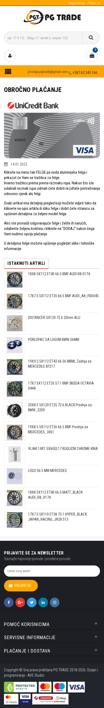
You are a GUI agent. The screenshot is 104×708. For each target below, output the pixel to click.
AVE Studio (35, 675)
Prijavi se (93, 3)
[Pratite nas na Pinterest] (43, 602)
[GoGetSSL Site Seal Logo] (20, 683)
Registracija (77, 3)
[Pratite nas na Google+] (20, 602)
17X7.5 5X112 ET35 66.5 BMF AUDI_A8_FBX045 (63, 296)
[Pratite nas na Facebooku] (9, 602)
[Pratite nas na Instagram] (54, 602)
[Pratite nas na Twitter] (32, 602)
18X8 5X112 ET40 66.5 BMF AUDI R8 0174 (59, 274)
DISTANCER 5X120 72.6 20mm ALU (54, 317)
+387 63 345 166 (85, 72)
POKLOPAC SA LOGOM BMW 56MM (53, 339)
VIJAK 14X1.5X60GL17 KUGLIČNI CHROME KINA (63, 448)
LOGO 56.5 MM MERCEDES (47, 470)
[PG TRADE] (52, 17)
